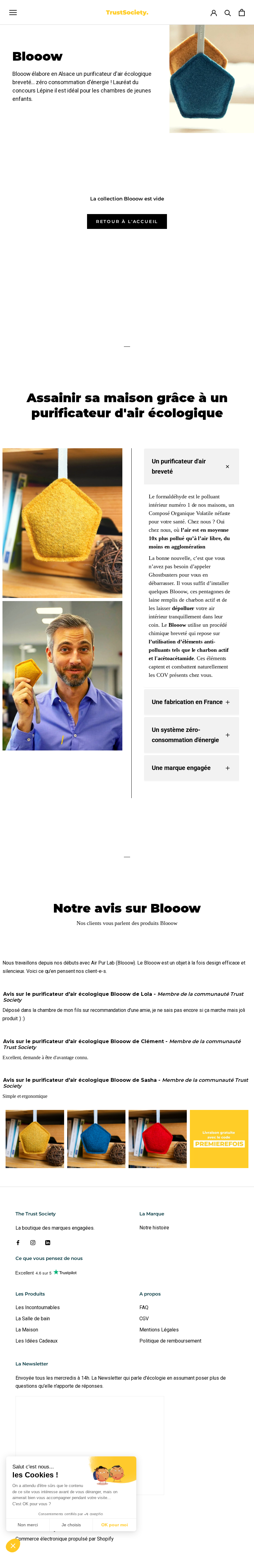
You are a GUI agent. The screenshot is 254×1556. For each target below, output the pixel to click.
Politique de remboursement (170, 1341)
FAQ (143, 1307)
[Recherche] (228, 12)
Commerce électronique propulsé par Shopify (64, 1539)
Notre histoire (154, 1228)
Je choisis (71, 1524)
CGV (144, 1319)
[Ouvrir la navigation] (13, 12)
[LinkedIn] (47, 1242)
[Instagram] (32, 1242)
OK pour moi (114, 1524)
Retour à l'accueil (127, 221)
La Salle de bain (32, 1319)
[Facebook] (17, 1242)
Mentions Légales (159, 1330)
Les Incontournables (37, 1307)
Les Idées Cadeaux (36, 1341)
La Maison (26, 1330)
